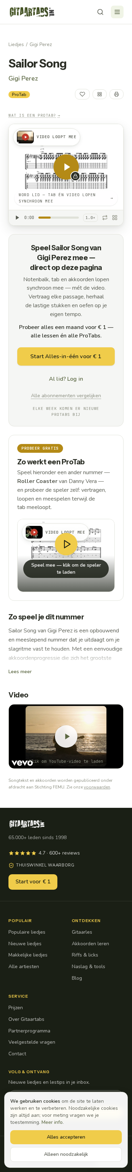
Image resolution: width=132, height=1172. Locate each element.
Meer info (52, 1122)
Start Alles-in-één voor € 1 (65, 356)
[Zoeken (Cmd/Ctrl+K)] (100, 12)
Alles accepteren (66, 1137)
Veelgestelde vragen (31, 1042)
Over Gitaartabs (26, 1019)
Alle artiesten (23, 966)
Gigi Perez (41, 44)
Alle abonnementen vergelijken (66, 395)
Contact (17, 1053)
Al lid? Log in (66, 379)
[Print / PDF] (116, 94)
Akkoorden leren (90, 943)
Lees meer (20, 671)
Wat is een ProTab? (34, 115)
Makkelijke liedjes (28, 955)
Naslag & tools (88, 966)
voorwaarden (97, 787)
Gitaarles (82, 932)
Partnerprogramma (29, 1031)
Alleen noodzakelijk (66, 1154)
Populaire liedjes (26, 932)
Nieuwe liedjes (25, 943)
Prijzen (15, 1007)
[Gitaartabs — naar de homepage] (32, 12)
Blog (77, 978)
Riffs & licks (85, 955)
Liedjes (16, 44)
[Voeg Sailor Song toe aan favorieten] (82, 94)
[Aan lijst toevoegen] (100, 94)
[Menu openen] (117, 12)
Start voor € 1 (32, 881)
